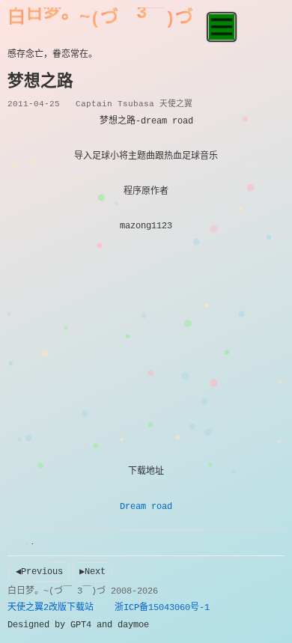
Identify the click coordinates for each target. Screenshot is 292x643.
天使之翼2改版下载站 (50, 608)
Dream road (146, 507)
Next (95, 572)
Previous (42, 572)
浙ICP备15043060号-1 (162, 608)
